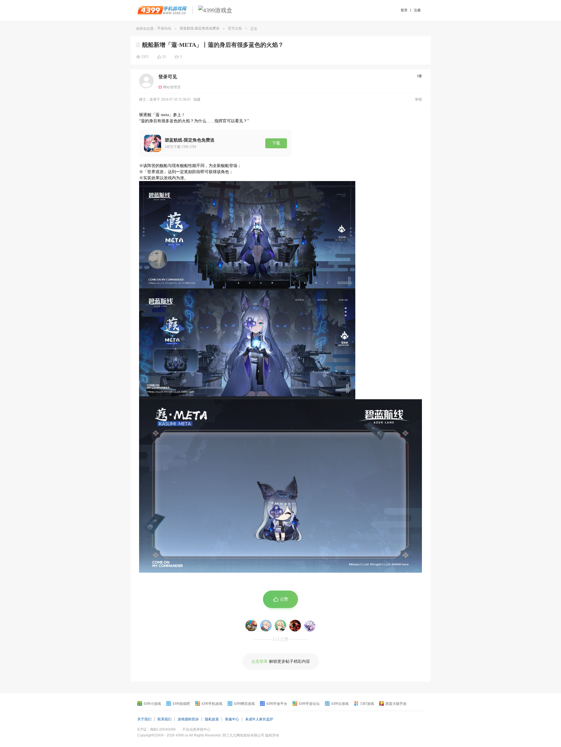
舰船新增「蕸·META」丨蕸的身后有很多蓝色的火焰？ (213, 45)
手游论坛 (164, 28)
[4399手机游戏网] (162, 10)
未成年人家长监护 (259, 719)
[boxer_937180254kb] (310, 625)
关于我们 (144, 719)
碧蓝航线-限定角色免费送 (199, 28)
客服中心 (232, 719)
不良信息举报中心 (196, 729)
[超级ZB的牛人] (251, 625)
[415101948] (280, 625)
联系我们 (164, 719)
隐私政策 (212, 719)
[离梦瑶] (295, 625)
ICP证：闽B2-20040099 (156, 729)
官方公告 (235, 28)
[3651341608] (266, 625)
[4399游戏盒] (215, 10)
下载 (276, 143)
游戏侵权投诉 (188, 719)
